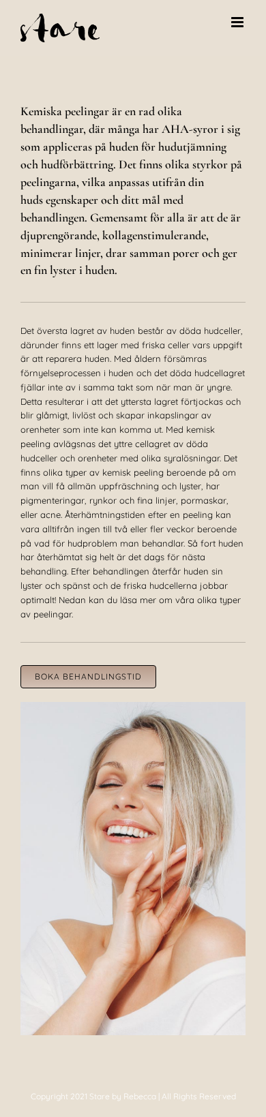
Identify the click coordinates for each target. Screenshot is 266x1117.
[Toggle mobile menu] (238, 22)
